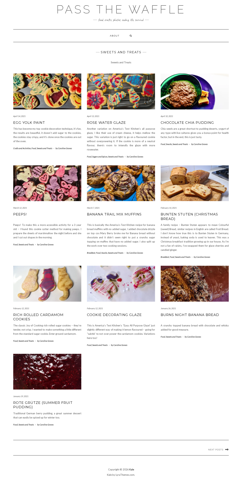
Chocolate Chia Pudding (187, 123)
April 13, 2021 (93, 116)
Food (34, 148)
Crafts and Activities (22, 148)
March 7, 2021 (93, 208)
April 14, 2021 (19, 116)
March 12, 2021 (20, 208)
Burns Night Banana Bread (190, 315)
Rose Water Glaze (106, 123)
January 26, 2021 (168, 308)
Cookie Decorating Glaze (114, 315)
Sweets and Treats (44, 148)
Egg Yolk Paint (29, 123)
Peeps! (20, 214)
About (114, 35)
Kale (131, 469)
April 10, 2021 (167, 116)
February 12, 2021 (21, 308)
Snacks (169, 144)
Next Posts (215, 449)
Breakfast (91, 253)
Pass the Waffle (121, 9)
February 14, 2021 (169, 208)
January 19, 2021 (20, 396)
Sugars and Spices (99, 156)
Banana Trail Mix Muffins (114, 214)
